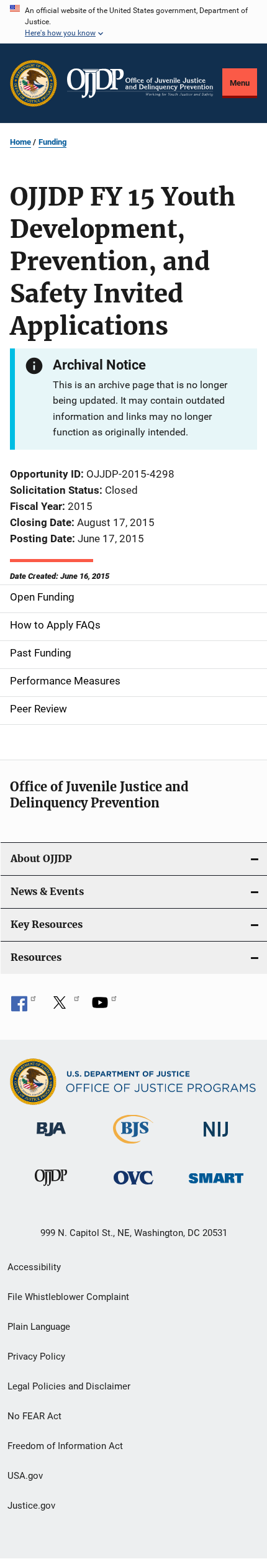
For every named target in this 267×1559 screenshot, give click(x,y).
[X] (64, 1006)
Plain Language (38, 1326)
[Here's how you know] (133, 21)
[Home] (140, 83)
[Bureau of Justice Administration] (51, 1138)
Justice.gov (31, 1505)
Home (20, 142)
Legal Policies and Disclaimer (68, 1386)
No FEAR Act (34, 1416)
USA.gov (25, 1475)
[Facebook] (23, 1006)
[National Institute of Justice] (216, 1138)
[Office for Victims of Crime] (133, 1187)
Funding (52, 142)
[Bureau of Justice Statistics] (133, 1146)
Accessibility (34, 1267)
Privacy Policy (36, 1356)
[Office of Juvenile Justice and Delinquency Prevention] (51, 1188)
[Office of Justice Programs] (33, 83)
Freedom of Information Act (65, 1446)
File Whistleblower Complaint (68, 1296)
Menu (240, 83)
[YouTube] (104, 1006)
